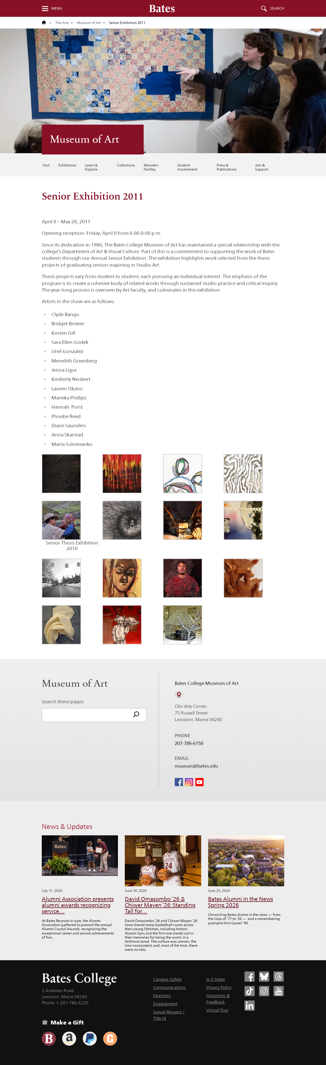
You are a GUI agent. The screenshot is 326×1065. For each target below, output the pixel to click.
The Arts (62, 23)
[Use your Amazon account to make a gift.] (69, 1039)
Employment (165, 1003)
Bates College (79, 978)
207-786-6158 (189, 743)
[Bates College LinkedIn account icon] (249, 1006)
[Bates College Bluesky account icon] (264, 976)
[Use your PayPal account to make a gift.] (90, 1039)
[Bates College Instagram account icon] (264, 991)
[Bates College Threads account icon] (279, 976)
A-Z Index (215, 979)
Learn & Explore (91, 167)
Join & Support (261, 167)
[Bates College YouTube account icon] (279, 991)
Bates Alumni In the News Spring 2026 (240, 902)
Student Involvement (187, 167)
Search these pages (63, 701)
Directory (162, 995)
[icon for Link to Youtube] (199, 782)
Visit (46, 165)
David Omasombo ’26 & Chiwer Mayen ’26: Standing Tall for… (160, 905)
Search (277, 8)
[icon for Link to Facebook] (179, 782)
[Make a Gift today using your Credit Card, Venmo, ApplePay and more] (49, 1039)
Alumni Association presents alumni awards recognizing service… (78, 905)
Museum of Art (89, 23)
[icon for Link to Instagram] (189, 782)
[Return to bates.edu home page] (46, 23)
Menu (56, 8)
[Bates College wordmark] (162, 8)
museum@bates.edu (196, 766)
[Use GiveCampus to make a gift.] (110, 1039)
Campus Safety (167, 979)
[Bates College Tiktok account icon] (249, 991)
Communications (169, 987)
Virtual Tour (217, 1010)
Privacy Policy (219, 987)
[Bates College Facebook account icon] (249, 976)
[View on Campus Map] (179, 695)
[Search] (136, 715)
